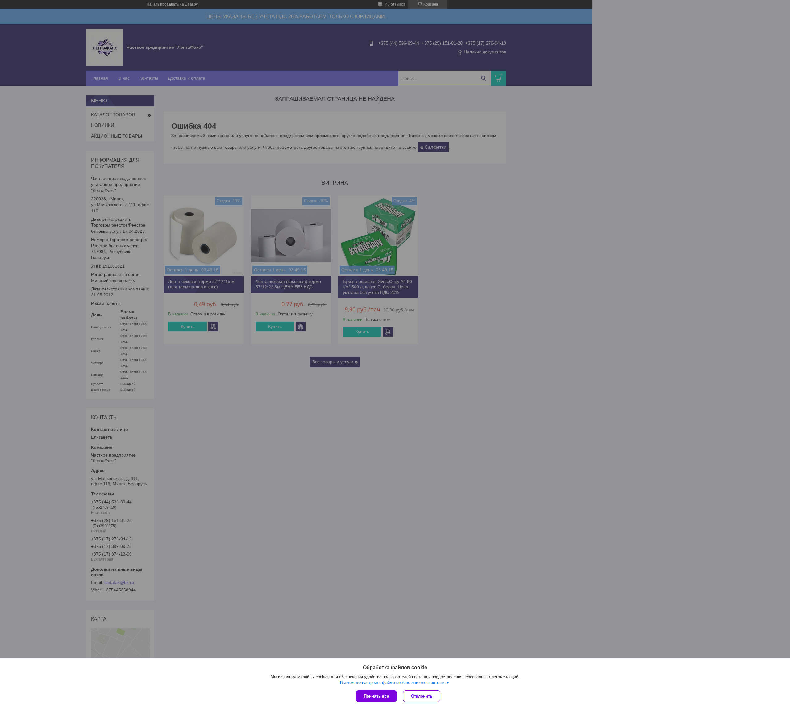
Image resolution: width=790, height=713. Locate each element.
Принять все (376, 696)
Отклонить (421, 696)
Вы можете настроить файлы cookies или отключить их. (393, 682)
